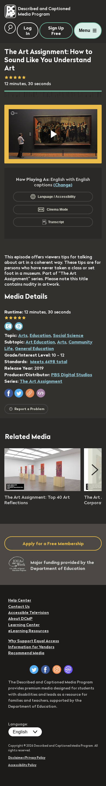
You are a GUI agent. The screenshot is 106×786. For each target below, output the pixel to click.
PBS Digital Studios (71, 374)
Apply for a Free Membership (53, 543)
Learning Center (24, 624)
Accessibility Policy (22, 765)
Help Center (19, 600)
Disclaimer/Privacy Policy (26, 758)
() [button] (62, 184)
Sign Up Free (56, 30)
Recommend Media (26, 652)
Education (40, 335)
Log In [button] (28, 30)
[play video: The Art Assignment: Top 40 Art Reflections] (42, 489)
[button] (8, 393)
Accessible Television (28, 612)
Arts (22, 335)
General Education (34, 348)
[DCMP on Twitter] (34, 669)
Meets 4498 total (48, 361)
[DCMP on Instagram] (56, 669)
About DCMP (20, 618)
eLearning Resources (28, 630)
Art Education (40, 342)
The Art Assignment (41, 381)
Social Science (68, 335)
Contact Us (19, 606)
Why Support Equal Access (33, 640)
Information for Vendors (31, 646)
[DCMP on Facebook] (45, 669)
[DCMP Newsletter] (68, 669)
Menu (84, 30)
